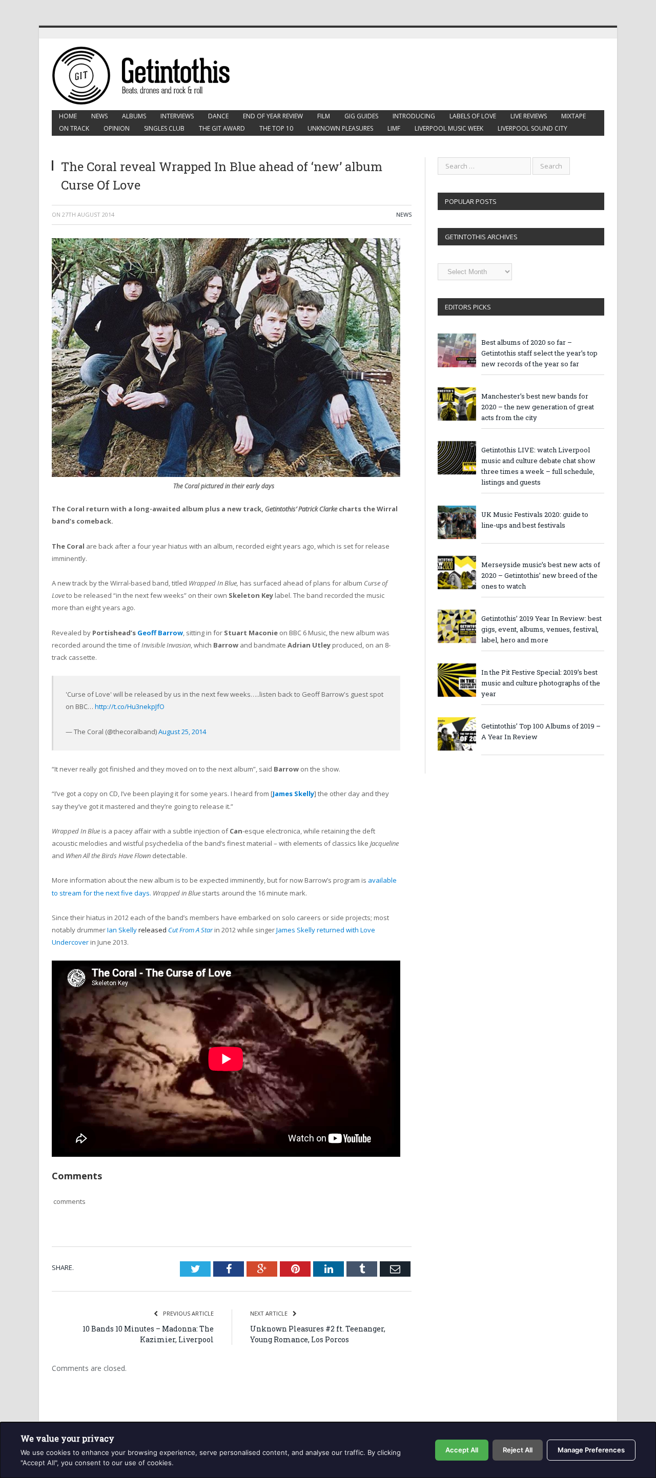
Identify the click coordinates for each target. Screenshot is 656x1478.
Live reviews (528, 116)
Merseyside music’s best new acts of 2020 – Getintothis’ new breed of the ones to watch (540, 575)
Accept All (461, 1450)
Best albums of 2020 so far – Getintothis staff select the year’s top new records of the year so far (539, 353)
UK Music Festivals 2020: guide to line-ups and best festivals (534, 520)
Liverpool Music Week (449, 128)
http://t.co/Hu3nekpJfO (130, 706)
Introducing (414, 116)
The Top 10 (276, 128)
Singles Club (164, 128)
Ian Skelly (137, 929)
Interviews (177, 116)
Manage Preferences (591, 1450)
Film (323, 116)
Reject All (517, 1450)
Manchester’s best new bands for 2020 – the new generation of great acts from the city (537, 406)
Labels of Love (472, 116)
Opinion (117, 128)
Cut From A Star (190, 929)
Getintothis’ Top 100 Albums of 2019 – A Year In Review (541, 731)
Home (68, 116)
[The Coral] (226, 474)
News (99, 116)
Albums (134, 116)
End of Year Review (273, 116)
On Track (74, 128)
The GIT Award (222, 128)
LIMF (393, 128)
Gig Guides (361, 116)
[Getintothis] (148, 74)
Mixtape (573, 116)
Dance (218, 116)
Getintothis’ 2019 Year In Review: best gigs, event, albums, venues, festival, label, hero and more (541, 629)
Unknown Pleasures (340, 128)
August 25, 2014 (182, 731)
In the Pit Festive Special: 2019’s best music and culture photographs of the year (540, 683)
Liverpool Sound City (532, 128)
